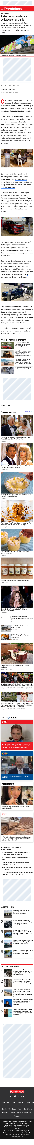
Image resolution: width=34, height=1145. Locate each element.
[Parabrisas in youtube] (22, 1096)
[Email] (17, 85)
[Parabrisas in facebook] (15, 1096)
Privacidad (5, 1112)
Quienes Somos (17, 1109)
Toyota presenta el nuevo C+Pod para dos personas (16, 868)
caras (17, 722)
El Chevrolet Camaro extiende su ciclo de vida (16, 858)
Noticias (21, 1102)
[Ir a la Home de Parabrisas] (13, 9)
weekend (17, 815)
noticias (17, 754)
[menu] (2, 9)
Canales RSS (6, 1109)
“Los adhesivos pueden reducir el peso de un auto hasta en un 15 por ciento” (17, 873)
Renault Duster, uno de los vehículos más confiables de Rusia (16, 863)
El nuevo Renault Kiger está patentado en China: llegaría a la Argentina (16, 853)
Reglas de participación (24, 1112)
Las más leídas (7, 907)
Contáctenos (28, 1109)
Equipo (13, 1112)
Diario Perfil (5, 1102)
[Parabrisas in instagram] (11, 1096)
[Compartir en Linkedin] (14, 85)
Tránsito (17, 1116)
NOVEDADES (5, 13)
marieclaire (17, 784)
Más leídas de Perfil (10, 966)
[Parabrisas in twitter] (19, 1096)
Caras (14, 1102)
